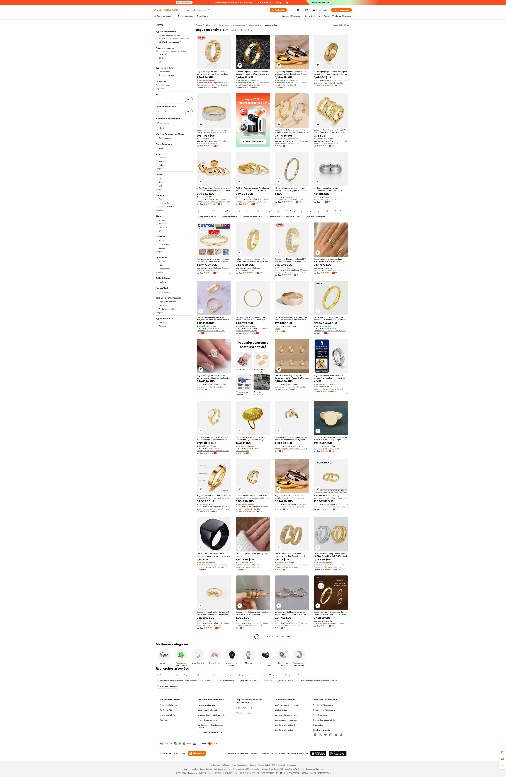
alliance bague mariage (168, 686)
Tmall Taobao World (240, 765)
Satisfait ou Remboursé (207, 710)
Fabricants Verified (244, 708)
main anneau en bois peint (210, 211)
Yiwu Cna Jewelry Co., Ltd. (285, 85)
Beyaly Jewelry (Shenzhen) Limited (328, 199)
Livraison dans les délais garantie (211, 715)
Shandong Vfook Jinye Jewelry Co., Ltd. (330, 331)
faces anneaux (165, 675)
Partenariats (318, 725)
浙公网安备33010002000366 (296, 773)
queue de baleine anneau (316, 217)
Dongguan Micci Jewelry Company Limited (214, 201)
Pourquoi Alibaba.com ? (169, 705)
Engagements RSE (167, 715)
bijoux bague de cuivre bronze (299, 675)
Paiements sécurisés (206, 705)
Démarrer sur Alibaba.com (324, 710)
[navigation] (174, 331)
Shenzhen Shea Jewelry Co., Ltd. (210, 387)
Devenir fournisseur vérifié (324, 720)
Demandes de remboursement (287, 720)
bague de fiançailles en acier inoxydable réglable (319, 681)
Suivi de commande (321, 715)
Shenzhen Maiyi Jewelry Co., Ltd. (327, 448)
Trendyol (281, 765)
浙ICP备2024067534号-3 (320, 773)
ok (188, 99)
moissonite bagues (286, 681)
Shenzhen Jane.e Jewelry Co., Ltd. (211, 331)
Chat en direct (281, 710)
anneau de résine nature (253, 217)
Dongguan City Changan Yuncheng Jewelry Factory (331, 507)
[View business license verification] (277, 773)
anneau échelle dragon (224, 675)
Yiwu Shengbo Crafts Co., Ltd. (287, 143)
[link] (502, 752)
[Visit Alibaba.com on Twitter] (325, 734)
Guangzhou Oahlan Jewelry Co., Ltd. (250, 201)
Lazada (253, 765)
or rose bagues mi (185, 675)
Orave (277, 329)
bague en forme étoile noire (250, 675)
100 (288, 637)
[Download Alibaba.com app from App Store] (318, 753)
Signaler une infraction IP (285, 725)
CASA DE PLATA (242, 451)
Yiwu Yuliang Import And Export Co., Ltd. (291, 448)
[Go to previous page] (251, 636)
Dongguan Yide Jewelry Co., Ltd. (249, 625)
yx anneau (208, 681)
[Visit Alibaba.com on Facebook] (315, 734)
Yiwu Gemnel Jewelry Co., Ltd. (248, 509)
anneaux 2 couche (335, 211)
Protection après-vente (207, 720)
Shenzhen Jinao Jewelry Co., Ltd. (210, 270)
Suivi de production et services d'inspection (210, 726)
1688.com (226, 765)
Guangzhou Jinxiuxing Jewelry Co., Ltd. (290, 387)
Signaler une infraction (284, 730)
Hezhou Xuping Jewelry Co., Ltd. (327, 270)
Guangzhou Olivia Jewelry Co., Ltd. (328, 567)
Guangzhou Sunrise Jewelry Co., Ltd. (290, 625)
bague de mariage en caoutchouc (239, 211)
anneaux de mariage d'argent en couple (285, 217)
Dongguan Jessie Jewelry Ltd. (287, 567)
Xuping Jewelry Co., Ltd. (245, 270)
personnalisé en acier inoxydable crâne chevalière (178, 681)
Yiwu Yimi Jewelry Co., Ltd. (246, 331)
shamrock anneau (230, 217)
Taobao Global (264, 765)
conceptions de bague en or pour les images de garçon (300, 211)
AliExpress (215, 765)
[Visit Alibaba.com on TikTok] (341, 734)
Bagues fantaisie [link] (272, 25)
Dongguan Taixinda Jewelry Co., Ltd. (328, 389)
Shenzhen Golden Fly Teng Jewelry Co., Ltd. (214, 567)
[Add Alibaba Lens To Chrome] (197, 753)
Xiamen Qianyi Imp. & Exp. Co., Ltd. (211, 625)
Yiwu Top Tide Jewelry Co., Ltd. (326, 143)
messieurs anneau (227, 681)
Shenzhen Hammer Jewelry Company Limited (331, 623)
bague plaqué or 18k (248, 681)
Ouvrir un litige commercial (286, 715)
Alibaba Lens (171, 753)
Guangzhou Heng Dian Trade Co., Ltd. (212, 85)
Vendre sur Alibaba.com (323, 705)
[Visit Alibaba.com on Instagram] (330, 734)
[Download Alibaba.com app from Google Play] (338, 753)
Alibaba (199, 25)
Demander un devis (244, 713)
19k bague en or (274, 675)
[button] (267, 10)
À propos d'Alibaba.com (169, 699)
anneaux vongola (266, 211)
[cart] (307, 10)
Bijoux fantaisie (255, 25)
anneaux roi (204, 675)
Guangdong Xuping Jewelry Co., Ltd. (328, 83)
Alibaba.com (302, 753)
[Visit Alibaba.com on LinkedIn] (320, 734)
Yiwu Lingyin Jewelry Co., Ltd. (248, 567)
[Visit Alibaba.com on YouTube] (336, 734)
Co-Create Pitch (166, 710)
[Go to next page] (293, 636)
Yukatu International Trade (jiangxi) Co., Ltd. (292, 507)
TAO (273, 765)
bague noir (268, 681)
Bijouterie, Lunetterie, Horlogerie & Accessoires (225, 25)
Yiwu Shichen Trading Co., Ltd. (248, 85)
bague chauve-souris (208, 217)
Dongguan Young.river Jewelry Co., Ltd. (213, 509)
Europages (291, 765)
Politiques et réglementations (210, 732)
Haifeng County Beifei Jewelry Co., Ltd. (213, 451)
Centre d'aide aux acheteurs (286, 705)
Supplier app (243, 753)
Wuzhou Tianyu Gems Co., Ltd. (209, 143)
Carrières (163, 720)
